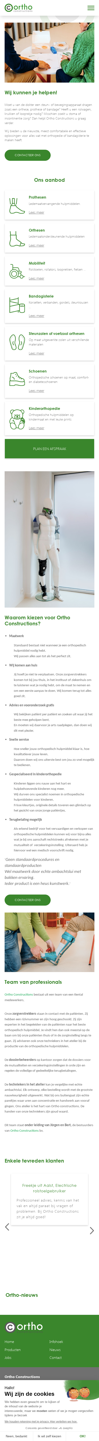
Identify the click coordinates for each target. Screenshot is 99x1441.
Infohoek (56, 1341)
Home (9, 1341)
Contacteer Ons (28, 155)
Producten (13, 1349)
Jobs (8, 1357)
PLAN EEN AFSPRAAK (49, 448)
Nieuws (55, 1349)
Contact (56, 1357)
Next (92, 1230)
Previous (7, 1227)
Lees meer (36, 212)
